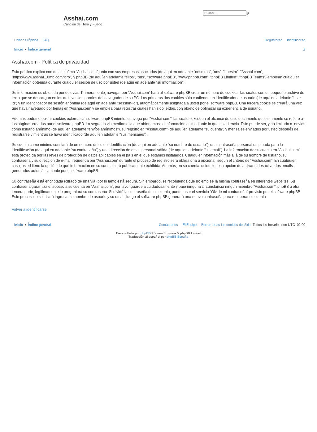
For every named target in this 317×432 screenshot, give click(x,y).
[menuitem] (44, 40)
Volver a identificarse (29, 209)
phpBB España (178, 236)
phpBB (145, 233)
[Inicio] (36, 20)
